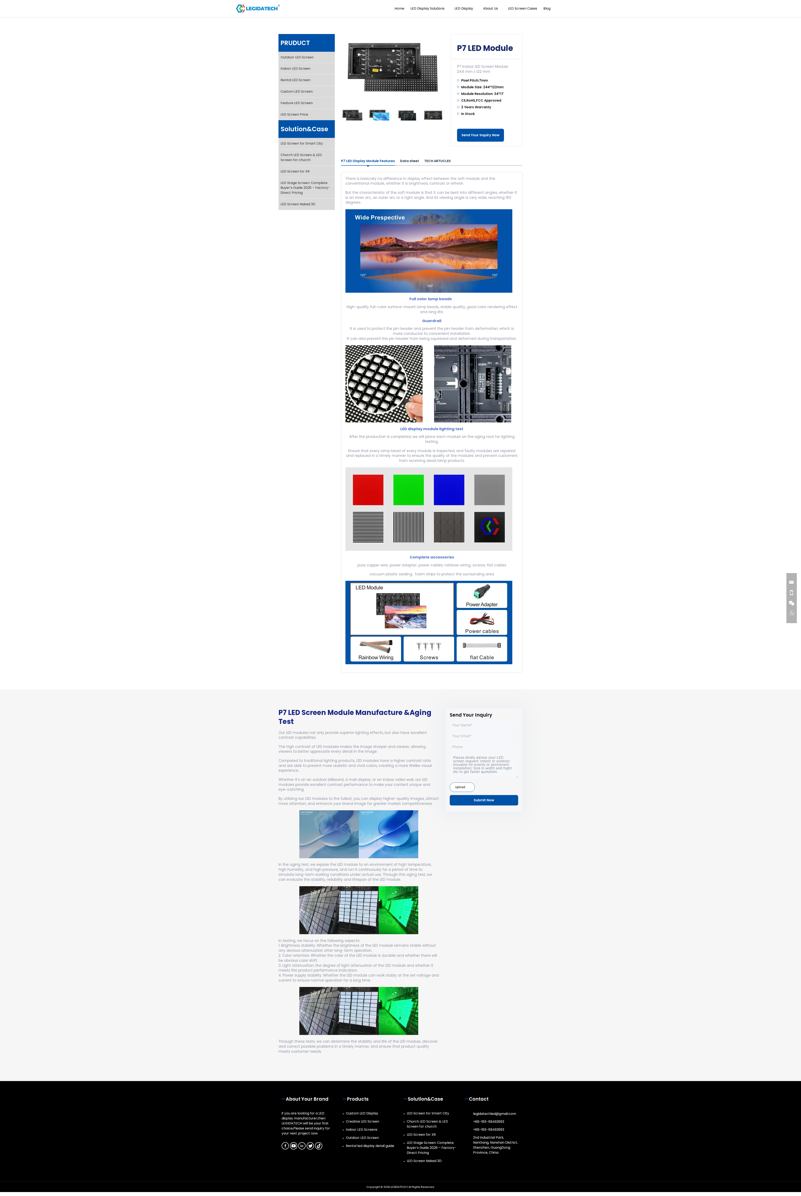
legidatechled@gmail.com (494, 1113)
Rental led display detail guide (370, 1145)
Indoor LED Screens (361, 1129)
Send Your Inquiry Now (480, 135)
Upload (460, 787)
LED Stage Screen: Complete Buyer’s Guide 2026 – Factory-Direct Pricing (305, 187)
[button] (562, 8)
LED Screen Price (294, 114)
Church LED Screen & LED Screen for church (301, 157)
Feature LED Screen (297, 103)
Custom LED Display (362, 1113)
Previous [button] (336, 115)
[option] (392, 67)
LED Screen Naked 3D (298, 204)
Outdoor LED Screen (297, 57)
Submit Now (484, 800)
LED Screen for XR (295, 171)
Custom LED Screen (297, 91)
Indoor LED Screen (295, 68)
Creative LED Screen (362, 1121)
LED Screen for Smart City (302, 143)
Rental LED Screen (295, 80)
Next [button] (449, 115)
